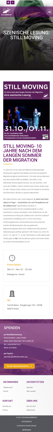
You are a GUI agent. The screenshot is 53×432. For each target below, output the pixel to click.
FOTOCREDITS (27, 421)
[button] (49, 11)
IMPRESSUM (26, 430)
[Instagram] (12, 2)
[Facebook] (8, 2)
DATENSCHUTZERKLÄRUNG (26, 426)
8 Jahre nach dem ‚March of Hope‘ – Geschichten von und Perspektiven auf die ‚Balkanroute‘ (25, 202)
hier (16, 238)
